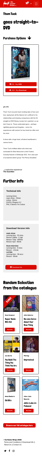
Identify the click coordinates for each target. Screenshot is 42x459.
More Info (9, 329)
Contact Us (16, 445)
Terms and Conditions (12, 442)
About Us (8, 445)
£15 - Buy (15, 84)
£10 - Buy (17, 90)
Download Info (16, 267)
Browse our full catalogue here (19, 425)
